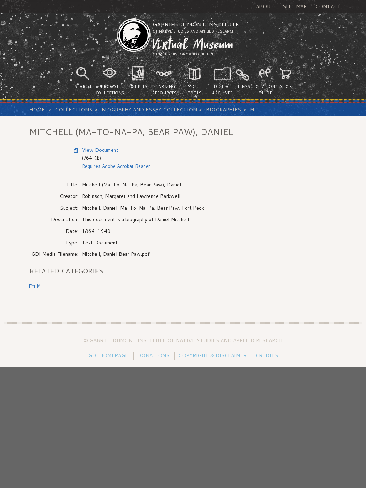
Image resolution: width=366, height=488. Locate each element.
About (265, 6)
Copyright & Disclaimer (212, 355)
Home (37, 109)
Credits (267, 355)
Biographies (223, 109)
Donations (153, 355)
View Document (100, 150)
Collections (73, 109)
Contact (328, 6)
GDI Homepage (108, 355)
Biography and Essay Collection (149, 109)
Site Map (295, 6)
